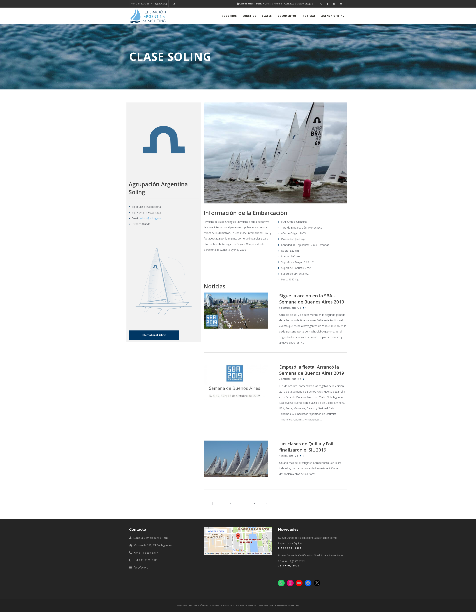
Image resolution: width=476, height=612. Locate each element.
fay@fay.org (141, 567)
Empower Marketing (288, 605)
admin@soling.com (151, 218)
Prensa (278, 3)
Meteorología (304, 3)
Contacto (289, 3)
